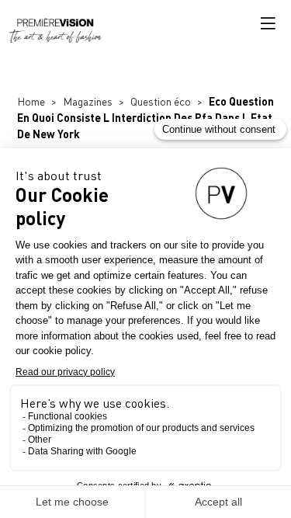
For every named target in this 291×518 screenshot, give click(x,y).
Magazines (88, 101)
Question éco (160, 101)
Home (31, 101)
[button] (267, 23)
